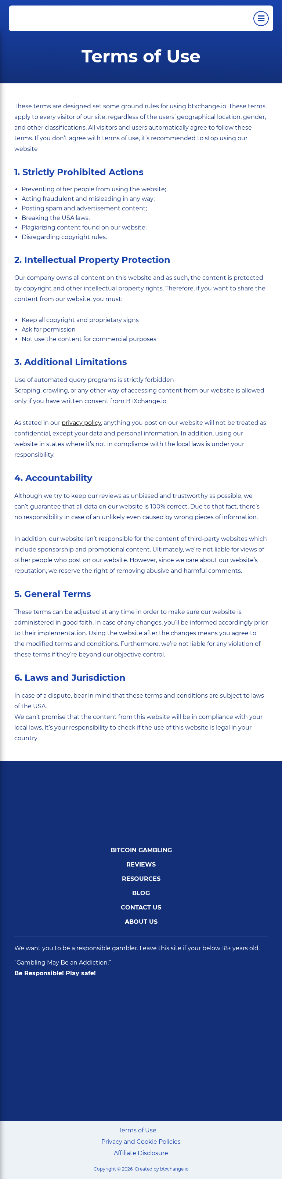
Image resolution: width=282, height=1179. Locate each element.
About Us (141, 921)
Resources (141, 878)
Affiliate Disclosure (141, 1153)
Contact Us (141, 907)
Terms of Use (137, 1130)
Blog (141, 893)
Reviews (141, 864)
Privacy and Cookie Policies (141, 1141)
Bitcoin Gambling (141, 850)
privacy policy (81, 422)
